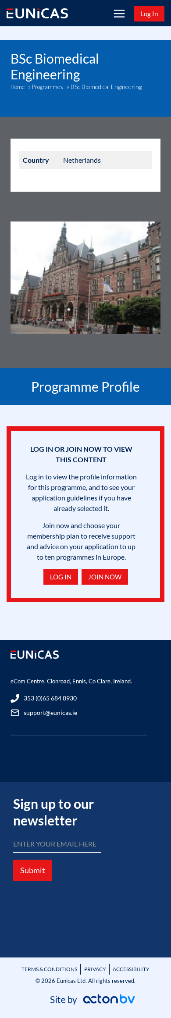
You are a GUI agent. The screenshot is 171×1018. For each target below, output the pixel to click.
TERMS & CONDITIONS (49, 969)
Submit (32, 870)
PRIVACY (95, 969)
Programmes (47, 86)
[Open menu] (119, 13)
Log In (149, 14)
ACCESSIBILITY (131, 969)
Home (18, 86)
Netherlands (82, 160)
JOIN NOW (104, 577)
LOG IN (60, 577)
